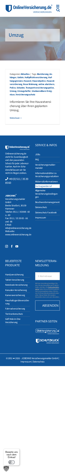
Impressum (25, 361)
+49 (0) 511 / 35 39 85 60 (16, 181)
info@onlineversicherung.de (18, 228)
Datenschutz (39, 361)
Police (13, 87)
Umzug (13, 91)
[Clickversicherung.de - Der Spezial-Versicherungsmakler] (47, 329)
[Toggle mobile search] (58, 10)
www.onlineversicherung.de (18, 234)
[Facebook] (11, 246)
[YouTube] (16, 246)
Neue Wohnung (30, 84)
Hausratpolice (39, 81)
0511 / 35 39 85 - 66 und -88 (16, 220)
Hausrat (27, 81)
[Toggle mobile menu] (58, 6)
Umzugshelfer (24, 91)
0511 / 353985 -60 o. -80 (17, 213)
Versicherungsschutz (25, 94)
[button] (6, 468)
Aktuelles (25, 74)
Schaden (21, 87)
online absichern (46, 84)
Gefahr (20, 77)
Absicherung (43, 74)
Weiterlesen (15, 118)
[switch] (11, 462)
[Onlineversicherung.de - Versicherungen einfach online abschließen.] (17, 147)
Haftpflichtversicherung (36, 77)
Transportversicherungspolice (40, 87)
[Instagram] (6, 246)
